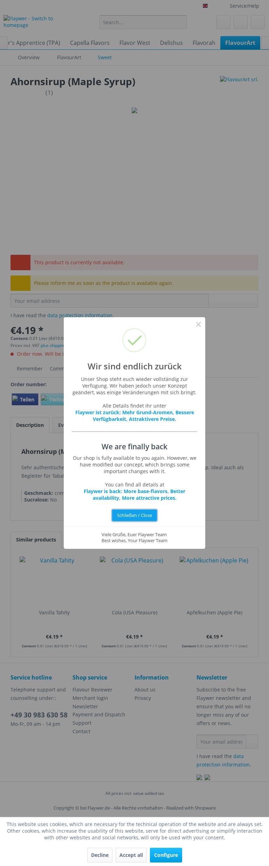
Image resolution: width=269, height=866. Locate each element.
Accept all (131, 855)
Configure (166, 855)
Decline (100, 855)
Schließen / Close (134, 515)
